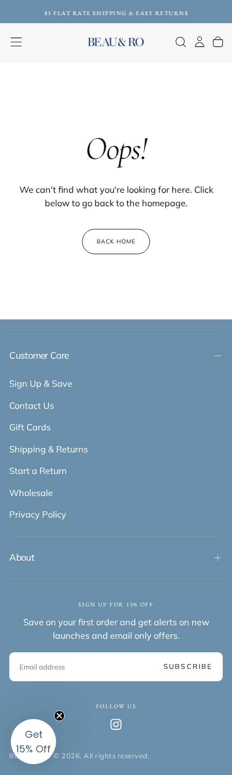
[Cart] (218, 41)
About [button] (21, 557)
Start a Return (38, 470)
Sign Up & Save (40, 383)
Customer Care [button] (39, 355)
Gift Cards (30, 427)
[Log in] (200, 41)
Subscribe (188, 666)
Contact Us (31, 405)
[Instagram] (116, 724)
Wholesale (31, 492)
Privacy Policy (37, 514)
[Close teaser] (59, 715)
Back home (116, 241)
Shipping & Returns (48, 449)
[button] (16, 42)
